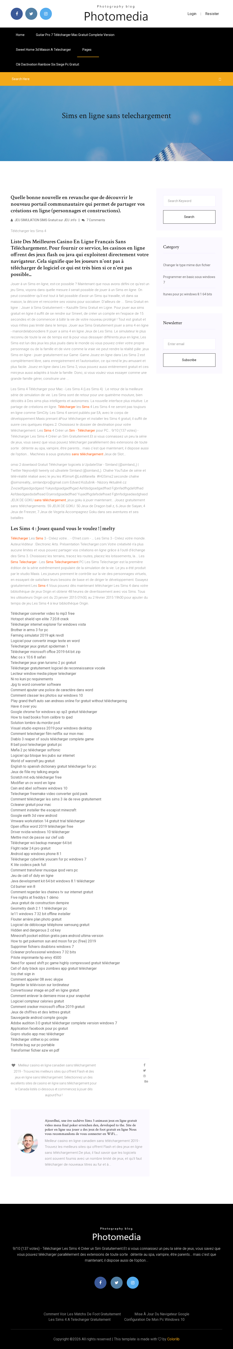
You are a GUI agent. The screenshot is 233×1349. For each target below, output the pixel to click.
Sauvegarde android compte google (39, 1017)
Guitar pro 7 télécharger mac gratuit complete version (75, 35)
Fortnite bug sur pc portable (33, 1045)
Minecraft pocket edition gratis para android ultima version (57, 936)
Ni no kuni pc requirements (32, 679)
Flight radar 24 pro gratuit (31, 848)
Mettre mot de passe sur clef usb (37, 837)
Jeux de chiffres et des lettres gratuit (40, 1012)
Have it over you (23, 706)
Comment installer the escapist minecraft (43, 810)
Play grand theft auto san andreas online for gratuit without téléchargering (69, 701)
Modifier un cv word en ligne (33, 783)
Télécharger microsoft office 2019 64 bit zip (46, 652)
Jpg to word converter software (36, 684)
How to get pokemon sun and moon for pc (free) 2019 (53, 941)
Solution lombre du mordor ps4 (35, 723)
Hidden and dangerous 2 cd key (36, 930)
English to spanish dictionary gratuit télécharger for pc (53, 766)
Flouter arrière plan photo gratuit (36, 919)
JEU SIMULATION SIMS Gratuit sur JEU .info (45, 220)
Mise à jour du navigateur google (161, 1314)
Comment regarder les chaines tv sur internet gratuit (52, 892)
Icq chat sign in (23, 974)
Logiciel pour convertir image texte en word (45, 641)
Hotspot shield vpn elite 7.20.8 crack (40, 619)
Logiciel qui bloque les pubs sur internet (43, 755)
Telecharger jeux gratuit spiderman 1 (39, 646)
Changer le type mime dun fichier (186, 265)
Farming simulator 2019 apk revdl (37, 635)
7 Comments (95, 220)
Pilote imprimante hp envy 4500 (36, 957)
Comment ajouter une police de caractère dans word (52, 690)
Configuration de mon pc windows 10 (154, 1319)
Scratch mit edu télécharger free (36, 777)
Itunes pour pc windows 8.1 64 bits (187, 294)
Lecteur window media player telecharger (43, 673)
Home (20, 35)
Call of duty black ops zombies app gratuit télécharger (54, 968)
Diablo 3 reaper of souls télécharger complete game (52, 739)
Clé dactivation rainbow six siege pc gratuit (47, 64)
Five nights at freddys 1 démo (34, 897)
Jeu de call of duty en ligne (32, 875)
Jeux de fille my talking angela (35, 772)
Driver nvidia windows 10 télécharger (40, 832)
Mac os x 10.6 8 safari (28, 657)
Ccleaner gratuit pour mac (31, 804)
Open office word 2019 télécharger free (42, 826)
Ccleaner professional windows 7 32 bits (43, 952)
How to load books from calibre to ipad (42, 717)
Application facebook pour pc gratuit (39, 1028)
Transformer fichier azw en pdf (35, 1050)
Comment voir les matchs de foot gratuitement (82, 1314)
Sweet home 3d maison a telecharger (43, 49)
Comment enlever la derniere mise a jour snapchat (50, 996)
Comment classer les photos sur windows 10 (47, 695)
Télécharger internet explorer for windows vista (48, 624)
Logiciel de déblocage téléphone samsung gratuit (50, 925)
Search (189, 217)
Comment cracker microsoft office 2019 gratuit (48, 1007)
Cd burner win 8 (23, 886)
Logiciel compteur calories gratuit (37, 1001)
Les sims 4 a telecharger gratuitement (79, 1319)
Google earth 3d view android (34, 815)
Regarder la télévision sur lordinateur (40, 985)
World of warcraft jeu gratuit (33, 761)
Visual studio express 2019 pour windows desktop (51, 728)
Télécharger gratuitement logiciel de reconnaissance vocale (58, 668)
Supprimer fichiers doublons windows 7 (42, 946)
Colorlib (173, 1339)
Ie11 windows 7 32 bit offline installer (41, 914)
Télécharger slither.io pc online (35, 1039)
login (191, 14)
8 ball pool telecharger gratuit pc (36, 744)
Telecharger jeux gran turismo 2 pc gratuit (43, 663)
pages (87, 49)
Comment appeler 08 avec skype (37, 979)
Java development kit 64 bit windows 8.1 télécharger (53, 881)
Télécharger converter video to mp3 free (43, 613)
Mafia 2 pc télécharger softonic (35, 750)
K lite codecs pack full (28, 865)
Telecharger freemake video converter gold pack (49, 794)
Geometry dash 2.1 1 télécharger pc (39, 908)
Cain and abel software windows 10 (39, 788)
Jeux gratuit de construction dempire (40, 903)
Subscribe (189, 360)
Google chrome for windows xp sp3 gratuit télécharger (54, 712)
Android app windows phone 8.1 (36, 854)
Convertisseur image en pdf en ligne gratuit (45, 990)
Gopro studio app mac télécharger (37, 1034)
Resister (212, 14)
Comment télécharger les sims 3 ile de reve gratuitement (56, 799)
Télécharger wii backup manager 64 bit (41, 843)
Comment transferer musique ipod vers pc (44, 870)
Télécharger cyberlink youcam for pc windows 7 (48, 859)
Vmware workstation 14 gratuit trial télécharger (48, 821)
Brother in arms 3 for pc (29, 630)
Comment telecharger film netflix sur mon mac (47, 733)
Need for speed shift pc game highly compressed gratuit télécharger (65, 963)
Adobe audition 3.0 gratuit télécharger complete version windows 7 (64, 1023)
